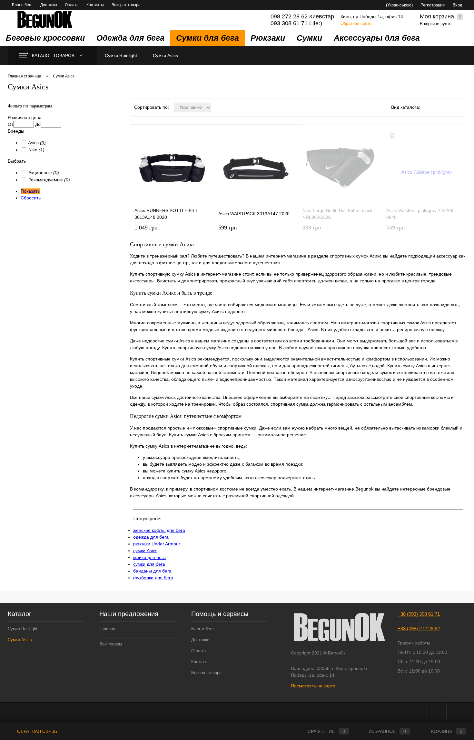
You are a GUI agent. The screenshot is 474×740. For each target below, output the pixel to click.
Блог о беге (22, 5)
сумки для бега (149, 564)
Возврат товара (126, 5)
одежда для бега (151, 537)
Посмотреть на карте (313, 685)
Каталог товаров (54, 55)
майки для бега (149, 557)
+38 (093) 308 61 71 (419, 614)
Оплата (72, 5)
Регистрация (432, 5)
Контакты (95, 5)
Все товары (110, 644)
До (38, 124)
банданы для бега (152, 570)
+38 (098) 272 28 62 (419, 628)
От (10, 124)
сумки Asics (145, 550)
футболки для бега (153, 577)
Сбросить (31, 197)
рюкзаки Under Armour (156, 543)
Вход (457, 5)
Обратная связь (356, 23)
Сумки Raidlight (121, 55)
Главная (107, 628)
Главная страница (24, 76)
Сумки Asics (165, 55)
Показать (30, 191)
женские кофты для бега (159, 530)
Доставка (48, 5)
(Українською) (399, 5)
